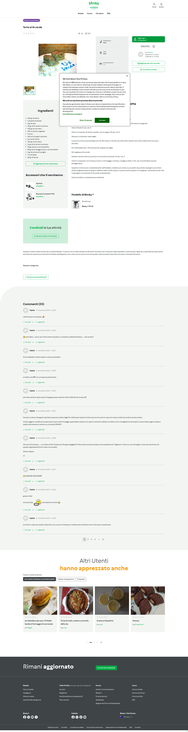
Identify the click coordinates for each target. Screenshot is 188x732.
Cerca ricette (28, 689)
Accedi (62, 689)
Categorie (27, 693)
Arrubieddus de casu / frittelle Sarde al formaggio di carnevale (39, 622)
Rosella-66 (139, 624)
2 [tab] (94, 642)
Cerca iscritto (137, 696)
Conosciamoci (101, 696)
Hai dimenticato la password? (71, 696)
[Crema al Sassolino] (112, 600)
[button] (154, 5)
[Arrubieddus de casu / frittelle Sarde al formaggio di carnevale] (40, 600)
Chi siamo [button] (99, 13)
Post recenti (64, 700)
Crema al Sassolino (105, 621)
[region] (94, 99)
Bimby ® (99, 693)
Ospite (150, 52)
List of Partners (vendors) (72, 114)
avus (65, 628)
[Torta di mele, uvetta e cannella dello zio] (76, 600)
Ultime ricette (28, 696)
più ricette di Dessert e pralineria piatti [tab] (39, 579)
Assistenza (100, 700)
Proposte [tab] (81, 579)
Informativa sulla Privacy (94, 727)
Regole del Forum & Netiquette (108, 703)
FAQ (130, 727)
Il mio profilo (75, 685)
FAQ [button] (108, 13)
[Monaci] (148, 600)
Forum (98, 685)
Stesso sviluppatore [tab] (66, 579)
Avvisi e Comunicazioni (105, 689)
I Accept (102, 120)
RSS (133, 700)
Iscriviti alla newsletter (106, 668)
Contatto (64, 727)
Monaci (136, 621)
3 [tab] (97, 642)
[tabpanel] (94, 615)
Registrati (63, 693)
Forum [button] (89, 13)
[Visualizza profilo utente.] (140, 54)
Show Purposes (86, 120)
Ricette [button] (81, 13)
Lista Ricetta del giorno (32, 700)
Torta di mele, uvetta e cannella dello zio (75, 622)
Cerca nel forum (138, 693)
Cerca (134, 685)
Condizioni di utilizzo (77, 727)
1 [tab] (91, 642)
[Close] (127, 75)
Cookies (137, 727)
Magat (29, 628)
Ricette (26, 685)
